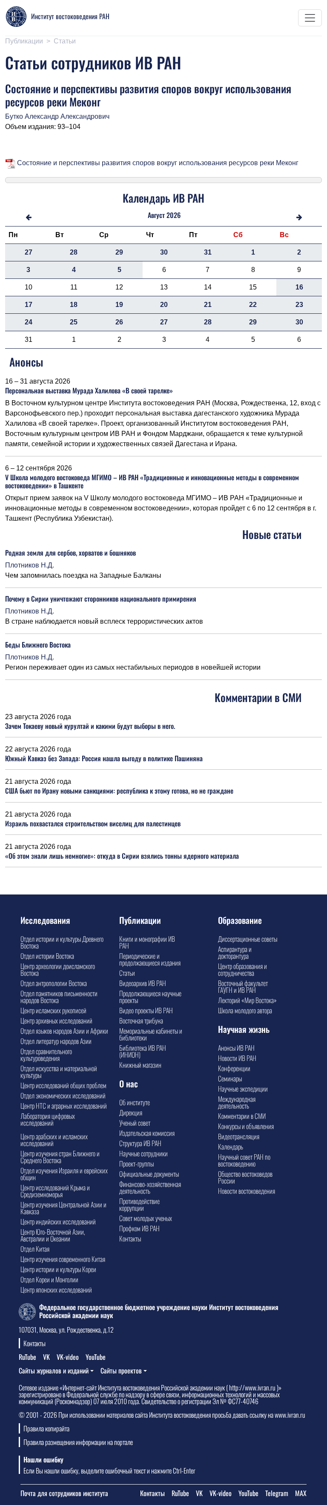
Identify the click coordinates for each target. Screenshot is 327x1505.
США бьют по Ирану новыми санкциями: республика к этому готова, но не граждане (119, 790)
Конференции (234, 1068)
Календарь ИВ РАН (163, 198)
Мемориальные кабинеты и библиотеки (150, 1034)
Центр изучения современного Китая (62, 1259)
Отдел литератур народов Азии (56, 1041)
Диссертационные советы (247, 938)
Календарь (230, 1146)
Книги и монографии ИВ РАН (147, 942)
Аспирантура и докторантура (235, 952)
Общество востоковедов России (245, 1177)
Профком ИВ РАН (139, 1228)
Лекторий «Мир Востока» (247, 1000)
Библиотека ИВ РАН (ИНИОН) (142, 1051)
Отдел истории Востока (47, 955)
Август (156, 215)
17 (28, 304)
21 (208, 304)
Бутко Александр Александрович (57, 116)
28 (73, 252)
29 (119, 252)
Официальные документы (149, 1173)
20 (164, 304)
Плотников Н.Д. (29, 565)
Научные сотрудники (143, 1153)
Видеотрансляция (238, 1136)
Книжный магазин (140, 1064)
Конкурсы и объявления (246, 1126)
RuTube (27, 1357)
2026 (173, 215)
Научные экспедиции (243, 1088)
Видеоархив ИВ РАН (142, 983)
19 (119, 304)
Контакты (130, 1238)
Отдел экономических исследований (63, 1095)
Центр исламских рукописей (53, 1010)
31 (208, 252)
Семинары (230, 1078)
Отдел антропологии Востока (53, 983)
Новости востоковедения (246, 1190)
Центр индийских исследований (58, 1221)
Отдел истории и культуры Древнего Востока (61, 942)
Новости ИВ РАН (237, 1058)
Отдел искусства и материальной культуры (58, 1071)
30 (164, 252)
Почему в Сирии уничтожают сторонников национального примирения (100, 598)
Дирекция (130, 1112)
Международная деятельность (236, 1102)
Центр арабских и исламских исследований (54, 1140)
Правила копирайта (46, 1428)
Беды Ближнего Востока (38, 644)
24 (28, 322)
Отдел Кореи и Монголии (49, 1279)
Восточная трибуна (141, 1020)
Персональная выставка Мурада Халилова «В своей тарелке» (89, 390)
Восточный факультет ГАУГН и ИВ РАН (243, 986)
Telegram (276, 1493)
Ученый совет (134, 1122)
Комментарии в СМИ (242, 1115)
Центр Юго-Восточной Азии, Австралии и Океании (52, 1235)
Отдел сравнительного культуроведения (46, 1054)
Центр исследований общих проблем (63, 1085)
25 (73, 322)
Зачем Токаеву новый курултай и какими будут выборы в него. (90, 726)
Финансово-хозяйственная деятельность (150, 1187)
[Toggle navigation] (310, 17)
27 (28, 252)
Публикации (24, 41)
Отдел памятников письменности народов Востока (59, 996)
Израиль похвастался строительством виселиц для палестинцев (93, 823)
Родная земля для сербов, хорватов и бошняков (70, 553)
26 (119, 322)
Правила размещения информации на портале (78, 1442)
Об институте (134, 1102)
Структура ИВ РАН (140, 1143)
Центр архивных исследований (56, 1020)
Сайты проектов (121, 1370)
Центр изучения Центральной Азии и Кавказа (63, 1208)
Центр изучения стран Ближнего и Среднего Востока (60, 1157)
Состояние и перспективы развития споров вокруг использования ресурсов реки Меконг (156, 162)
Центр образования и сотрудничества (242, 969)
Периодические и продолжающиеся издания (150, 959)
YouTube (96, 1357)
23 (299, 304)
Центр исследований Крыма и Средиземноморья (55, 1191)
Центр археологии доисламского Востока (57, 969)
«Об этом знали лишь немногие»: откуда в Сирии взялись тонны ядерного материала (122, 856)
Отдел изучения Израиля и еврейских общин (64, 1174)
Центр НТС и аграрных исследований (63, 1105)
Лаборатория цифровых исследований (47, 1119)
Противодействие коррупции (139, 1204)
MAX (301, 1493)
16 (299, 287)
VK (46, 1357)
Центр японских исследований (56, 1289)
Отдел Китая (34, 1248)
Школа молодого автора (245, 1010)
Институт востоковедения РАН (70, 16)
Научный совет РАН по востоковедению (244, 1160)
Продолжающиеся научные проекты (150, 996)
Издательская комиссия (147, 1132)
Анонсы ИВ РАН (236, 1047)
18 (73, 304)
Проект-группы (136, 1163)
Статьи (65, 41)
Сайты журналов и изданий (54, 1370)
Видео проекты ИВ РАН (146, 1010)
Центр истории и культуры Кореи (58, 1269)
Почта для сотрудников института (64, 1493)
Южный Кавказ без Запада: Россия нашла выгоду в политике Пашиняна (104, 758)
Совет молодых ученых (145, 1218)
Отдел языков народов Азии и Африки (64, 1030)
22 (253, 304)
